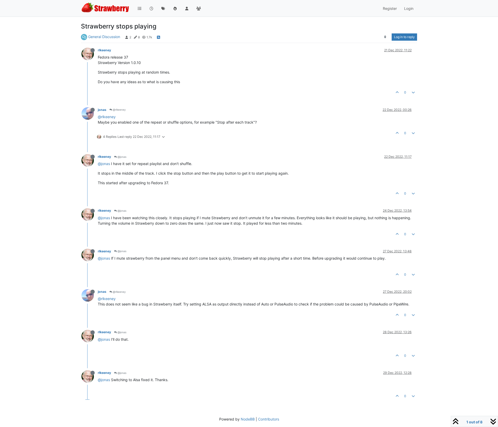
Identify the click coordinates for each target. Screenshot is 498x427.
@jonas (121, 156)
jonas (102, 110)
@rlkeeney (119, 109)
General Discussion (104, 36)
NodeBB (248, 419)
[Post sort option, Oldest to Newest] (385, 37)
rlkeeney (104, 50)
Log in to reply (404, 37)
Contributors (268, 419)
